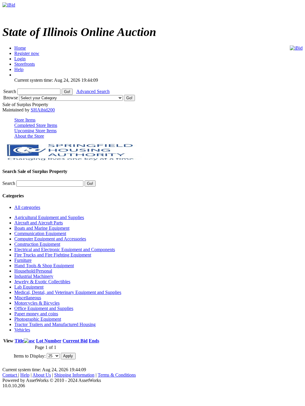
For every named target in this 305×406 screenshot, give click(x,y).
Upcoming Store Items (35, 130)
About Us (41, 374)
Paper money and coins (36, 313)
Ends (94, 340)
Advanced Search (93, 91)
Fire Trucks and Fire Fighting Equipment (52, 254)
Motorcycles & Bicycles (37, 303)
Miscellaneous (27, 297)
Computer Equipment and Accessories (50, 238)
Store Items (24, 119)
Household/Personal (33, 270)
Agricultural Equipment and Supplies (49, 217)
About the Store (29, 136)
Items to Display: (30, 355)
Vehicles (22, 329)
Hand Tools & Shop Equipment (44, 265)
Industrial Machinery (33, 276)
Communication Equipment (40, 233)
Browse (11, 97)
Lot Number (48, 340)
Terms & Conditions (117, 374)
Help (24, 374)
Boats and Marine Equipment (41, 228)
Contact (10, 374)
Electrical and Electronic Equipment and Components (64, 249)
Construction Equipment (37, 244)
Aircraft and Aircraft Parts (38, 222)
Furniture (23, 260)
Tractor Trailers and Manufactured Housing (55, 324)
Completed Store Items (35, 125)
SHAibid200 (43, 109)
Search (10, 91)
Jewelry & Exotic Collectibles (42, 281)
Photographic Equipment (37, 319)
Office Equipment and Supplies (43, 308)
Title (19, 340)
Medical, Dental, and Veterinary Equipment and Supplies (67, 292)
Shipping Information (74, 374)
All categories (27, 207)
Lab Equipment (28, 286)
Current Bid (75, 340)
